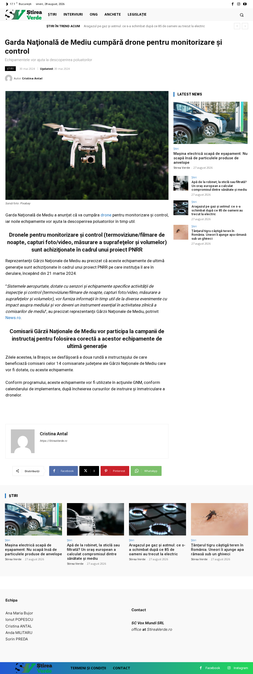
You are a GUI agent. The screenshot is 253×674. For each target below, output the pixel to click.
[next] (245, 26)
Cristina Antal (32, 78)
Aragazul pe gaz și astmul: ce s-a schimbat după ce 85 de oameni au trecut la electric (144, 26)
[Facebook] (232, 4)
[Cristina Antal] (9, 78)
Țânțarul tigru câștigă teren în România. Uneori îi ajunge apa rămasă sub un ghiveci (218, 234)
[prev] (237, 26)
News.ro (13, 317)
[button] (241, 14)
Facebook (213, 668)
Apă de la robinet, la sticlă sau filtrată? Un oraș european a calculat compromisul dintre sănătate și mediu (219, 185)
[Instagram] (239, 4)
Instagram (241, 668)
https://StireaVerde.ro (53, 440)
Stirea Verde (181, 167)
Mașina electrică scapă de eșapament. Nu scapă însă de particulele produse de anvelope (210, 158)
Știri (10, 68)
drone (106, 214)
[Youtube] (245, 4)
